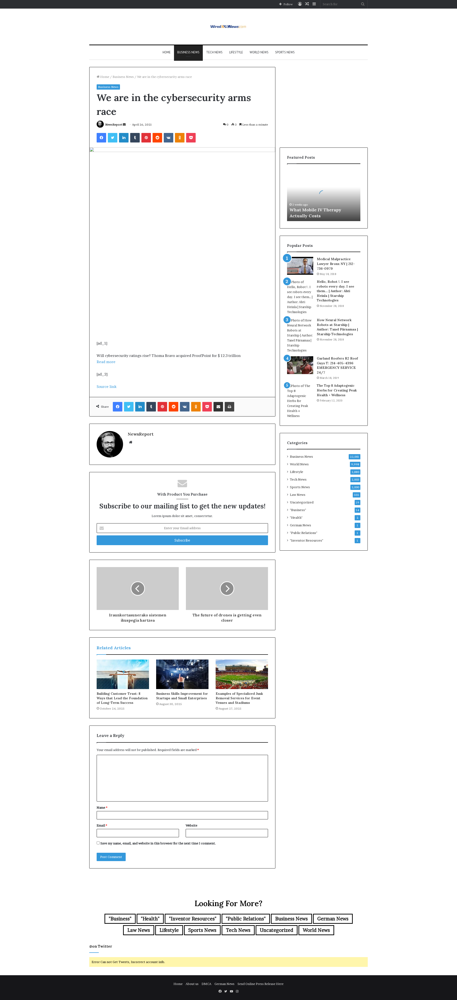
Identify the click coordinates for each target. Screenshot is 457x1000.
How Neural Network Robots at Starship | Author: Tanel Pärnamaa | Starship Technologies (337, 327)
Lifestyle (236, 52)
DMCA (206, 984)
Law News (297, 495)
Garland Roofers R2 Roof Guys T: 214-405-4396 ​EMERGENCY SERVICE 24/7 (337, 365)
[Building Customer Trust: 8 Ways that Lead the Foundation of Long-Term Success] (123, 674)
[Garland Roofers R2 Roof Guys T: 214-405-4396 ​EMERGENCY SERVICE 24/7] (300, 365)
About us (192, 984)
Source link (106, 386)
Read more (106, 362)
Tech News (214, 52)
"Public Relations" (303, 533)
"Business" (298, 510)
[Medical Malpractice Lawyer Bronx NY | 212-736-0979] (300, 266)
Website (191, 825)
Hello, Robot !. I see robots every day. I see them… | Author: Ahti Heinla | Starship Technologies (335, 290)
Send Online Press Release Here (260, 984)
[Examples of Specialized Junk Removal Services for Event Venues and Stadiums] (242, 674)
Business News (188, 52)
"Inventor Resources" (306, 540)
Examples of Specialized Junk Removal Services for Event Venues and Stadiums (239, 698)
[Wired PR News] (228, 26)
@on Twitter (100, 946)
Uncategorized (301, 502)
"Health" (296, 517)
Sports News (285, 52)
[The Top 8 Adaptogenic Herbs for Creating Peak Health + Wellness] (300, 400)
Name (102, 807)
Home (167, 52)
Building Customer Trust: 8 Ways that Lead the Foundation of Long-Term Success (122, 698)
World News (259, 52)
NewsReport (113, 124)
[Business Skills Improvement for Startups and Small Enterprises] (182, 674)
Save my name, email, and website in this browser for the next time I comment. (158, 843)
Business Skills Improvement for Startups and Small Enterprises (182, 695)
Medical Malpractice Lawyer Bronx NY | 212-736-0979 (336, 263)
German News (300, 525)
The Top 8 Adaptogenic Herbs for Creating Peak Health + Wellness (337, 390)
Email (102, 825)
